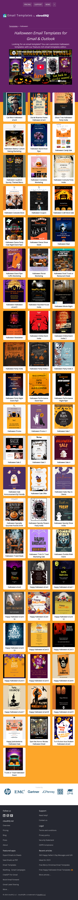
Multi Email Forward (11, 879)
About (5, 845)
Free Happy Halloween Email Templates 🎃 (56, 870)
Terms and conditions (47, 830)
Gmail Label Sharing (11, 884)
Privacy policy (44, 835)
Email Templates (9, 865)
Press (5, 840)
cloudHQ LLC (41, 895)
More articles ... (45, 875)
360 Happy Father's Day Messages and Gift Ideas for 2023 (56, 857)
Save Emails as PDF (10, 860)
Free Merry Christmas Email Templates (54, 865)
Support (38, 4)
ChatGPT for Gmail (10, 875)
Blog (4, 835)
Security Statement (46, 840)
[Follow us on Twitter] (8, 815)
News (48, 4)
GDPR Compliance (46, 845)
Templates (13, 26)
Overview (6, 825)
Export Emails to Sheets (12, 855)
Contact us (43, 820)
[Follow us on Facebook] (11, 815)
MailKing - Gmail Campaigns (14, 870)
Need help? (43, 815)
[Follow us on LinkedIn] (4, 815)
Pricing (27, 4)
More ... (6, 889)
